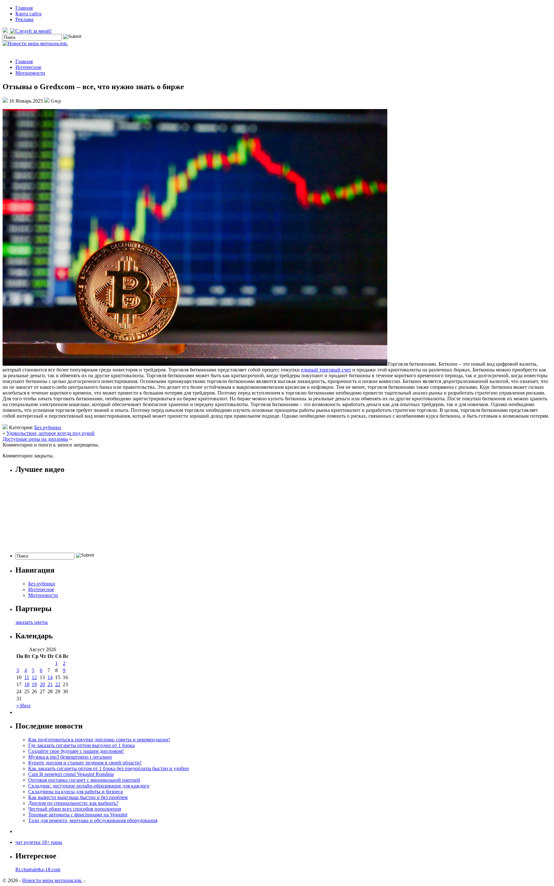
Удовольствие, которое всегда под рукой (50, 433)
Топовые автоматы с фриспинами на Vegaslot (77, 814)
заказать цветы (31, 622)
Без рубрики (47, 427)
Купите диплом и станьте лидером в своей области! (84, 762)
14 (50, 677)
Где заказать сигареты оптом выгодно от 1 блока (81, 745)
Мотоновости (30, 73)
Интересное (28, 67)
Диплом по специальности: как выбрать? (73, 803)
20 (42, 684)
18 (26, 684)
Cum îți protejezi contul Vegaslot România (71, 774)
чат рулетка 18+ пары (38, 842)
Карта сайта (28, 13)
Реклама (24, 19)
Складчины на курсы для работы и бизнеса (75, 791)
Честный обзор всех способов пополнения (74, 809)
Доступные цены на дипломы (35, 439)
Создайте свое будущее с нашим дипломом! (76, 751)
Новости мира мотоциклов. (52, 880)
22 (57, 684)
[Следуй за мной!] (31, 31)
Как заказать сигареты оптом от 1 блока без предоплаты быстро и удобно (108, 768)
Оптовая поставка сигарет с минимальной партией (84, 780)
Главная (24, 8)
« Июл (23, 705)
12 (34, 677)
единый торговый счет (326, 369)
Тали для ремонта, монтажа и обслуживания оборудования (92, 820)
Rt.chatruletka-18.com (37, 869)
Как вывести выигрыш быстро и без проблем (78, 797)
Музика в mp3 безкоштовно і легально (70, 757)
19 (34, 684)
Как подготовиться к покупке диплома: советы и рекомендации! (99, 739)
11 (26, 677)
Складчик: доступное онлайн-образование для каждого (88, 785)
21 (50, 684)
